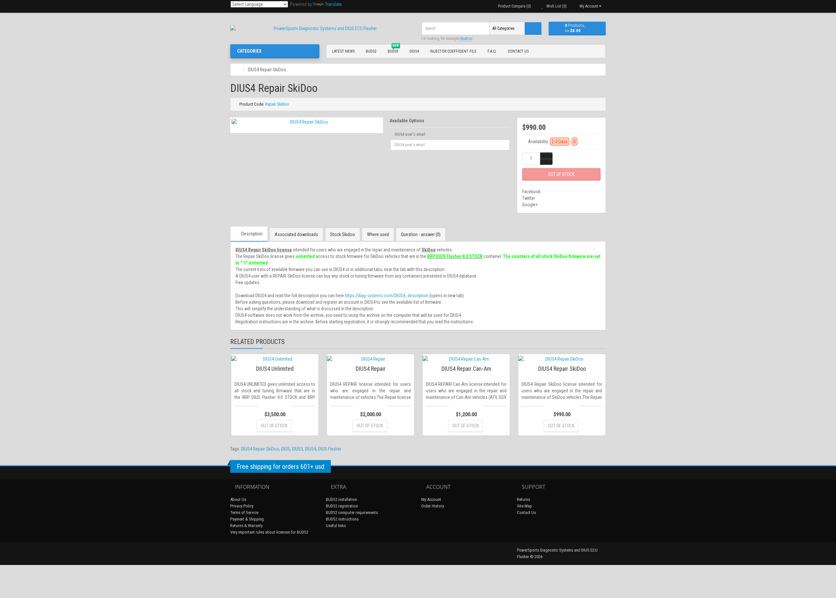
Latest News (343, 51)
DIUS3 (297, 449)
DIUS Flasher (329, 449)
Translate (333, 4)
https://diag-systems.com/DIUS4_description (386, 295)
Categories (249, 51)
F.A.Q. (492, 51)
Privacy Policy (241, 506)
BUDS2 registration (342, 506)
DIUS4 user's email (409, 134)
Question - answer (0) (421, 234)
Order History (432, 506)
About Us (238, 499)
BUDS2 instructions (342, 519)
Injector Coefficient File (453, 51)
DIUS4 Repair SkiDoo (260, 449)
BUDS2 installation (341, 499)
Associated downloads (296, 234)
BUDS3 (393, 50)
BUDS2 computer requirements (352, 512)
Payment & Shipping (247, 519)
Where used (378, 234)
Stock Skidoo (342, 234)
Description (252, 233)
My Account (431, 499)
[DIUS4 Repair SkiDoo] (306, 122)
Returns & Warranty (246, 525)
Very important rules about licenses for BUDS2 (269, 532)
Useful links (336, 525)
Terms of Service (244, 512)
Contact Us (518, 51)
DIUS (285, 449)
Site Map (524, 506)
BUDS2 (371, 51)
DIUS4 (414, 51)
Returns (523, 499)
